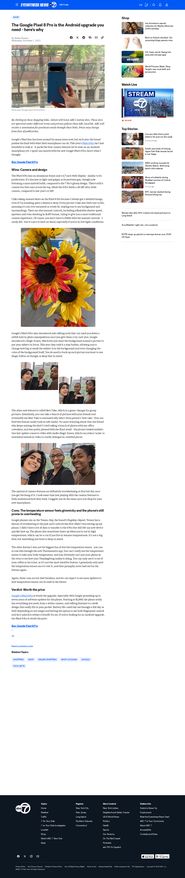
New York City (82, 808)
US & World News (111, 817)
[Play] (147, 103)
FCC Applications (138, 866)
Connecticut (81, 825)
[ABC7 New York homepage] (39, 5)
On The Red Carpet (111, 838)
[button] (17, 4)
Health (106, 825)
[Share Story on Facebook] (71, 37)
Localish (44, 830)
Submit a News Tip (148, 808)
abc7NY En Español (112, 847)
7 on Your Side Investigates (53, 825)
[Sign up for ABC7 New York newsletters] (37, 856)
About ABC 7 (146, 825)
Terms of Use (91, 866)
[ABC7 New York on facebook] (18, 856)
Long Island (81, 817)
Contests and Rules (148, 834)
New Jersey (81, 812)
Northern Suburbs (84, 821)
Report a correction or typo (22, 646)
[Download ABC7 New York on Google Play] (162, 856)
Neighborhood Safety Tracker (116, 812)
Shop (43, 834)
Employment (145, 812)
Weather (44, 812)
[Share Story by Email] (96, 37)
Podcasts (107, 843)
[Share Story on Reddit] (83, 37)
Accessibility (145, 830)
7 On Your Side (48, 821)
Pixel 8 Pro (88, 143)
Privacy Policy (20, 866)
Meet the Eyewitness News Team (154, 817)
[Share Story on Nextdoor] (90, 37)
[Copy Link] (102, 37)
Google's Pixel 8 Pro (22, 595)
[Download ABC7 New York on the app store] (147, 856)
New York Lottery (111, 808)
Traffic (44, 817)
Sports (106, 830)
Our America (108, 834)
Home (43, 808)
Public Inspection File (122, 866)
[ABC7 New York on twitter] (24, 856)
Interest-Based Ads (105, 866)
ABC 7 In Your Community (152, 821)
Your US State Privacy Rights (74, 866)
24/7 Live (63, 4)
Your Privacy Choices (35, 866)
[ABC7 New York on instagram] (31, 856)
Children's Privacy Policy (53, 866)
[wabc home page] (23, 808)
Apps (43, 843)
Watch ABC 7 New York (51, 838)
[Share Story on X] (77, 37)
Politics (106, 821)
